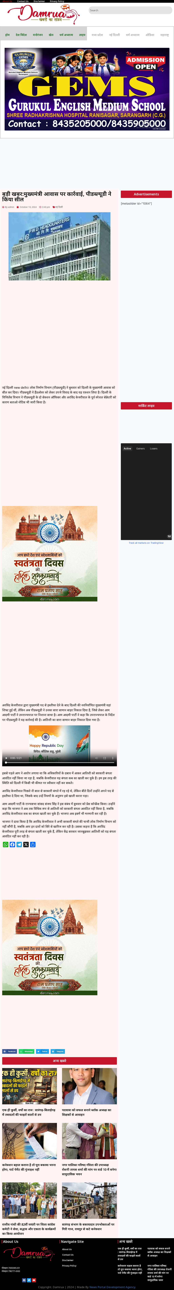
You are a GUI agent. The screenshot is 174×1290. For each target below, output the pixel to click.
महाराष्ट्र (164, 35)
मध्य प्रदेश (97, 35)
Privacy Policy (57, 1)
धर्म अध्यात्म (66, 35)
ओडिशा (150, 35)
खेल (51, 35)
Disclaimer (39, 1)
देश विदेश (21, 35)
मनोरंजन (38, 35)
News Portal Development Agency (112, 1287)
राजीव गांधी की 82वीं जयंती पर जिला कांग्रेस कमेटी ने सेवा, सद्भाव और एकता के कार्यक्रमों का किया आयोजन (29, 1229)
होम (7, 35)
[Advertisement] (87, 164)
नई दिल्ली (114, 35)
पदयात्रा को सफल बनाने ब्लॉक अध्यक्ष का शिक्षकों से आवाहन (159, 1252)
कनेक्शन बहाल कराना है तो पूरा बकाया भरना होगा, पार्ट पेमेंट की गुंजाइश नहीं (130, 1269)
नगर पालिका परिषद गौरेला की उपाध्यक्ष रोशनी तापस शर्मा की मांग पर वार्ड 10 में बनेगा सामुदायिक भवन (89, 1169)
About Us (7, 1)
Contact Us (23, 1)
